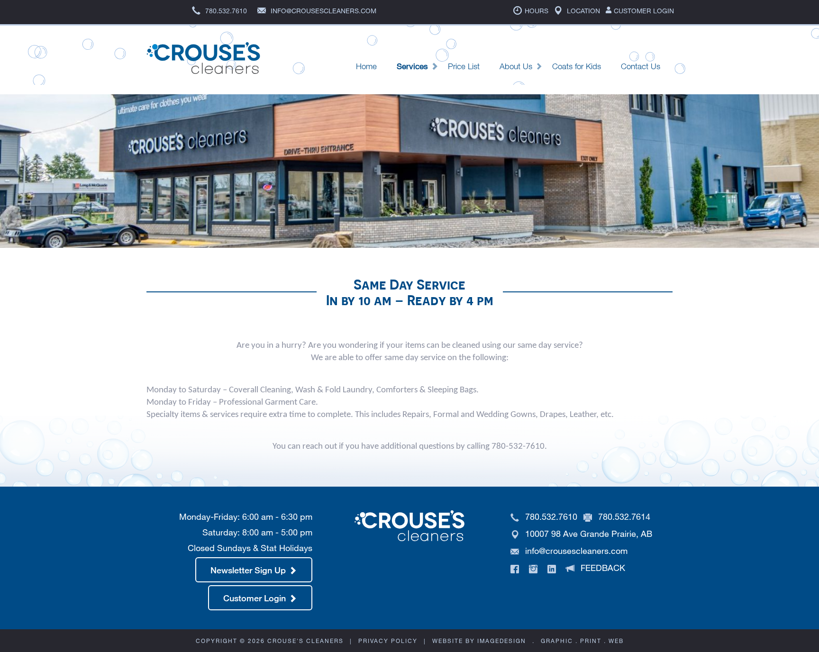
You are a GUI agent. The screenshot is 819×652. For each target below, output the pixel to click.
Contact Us (640, 66)
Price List (464, 66)
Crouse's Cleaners (203, 63)
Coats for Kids (576, 66)
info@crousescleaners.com (576, 550)
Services (412, 66)
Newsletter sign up (248, 570)
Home (366, 66)
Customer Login (643, 11)
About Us (516, 66)
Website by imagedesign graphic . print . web (528, 640)
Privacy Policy (388, 640)
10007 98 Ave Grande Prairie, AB (587, 533)
